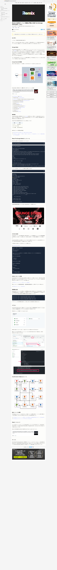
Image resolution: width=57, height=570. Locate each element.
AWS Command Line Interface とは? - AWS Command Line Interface (22, 132)
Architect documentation (16, 245)
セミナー (32, 2)
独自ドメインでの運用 (4, 18)
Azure (29, 2)
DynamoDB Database (21, 97)
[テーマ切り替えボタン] (52, 0)
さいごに (1, 20)
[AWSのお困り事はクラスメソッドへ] (28, 454)
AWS (18, 2)
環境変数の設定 (3, 14)
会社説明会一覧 (52, 94)
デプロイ (1, 15)
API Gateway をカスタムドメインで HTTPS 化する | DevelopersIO (22, 418)
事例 (39, 2)
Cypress (21, 104)
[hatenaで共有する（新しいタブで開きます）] (41, 29)
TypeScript (19, 111)
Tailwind (18, 103)
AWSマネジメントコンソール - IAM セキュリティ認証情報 (21, 282)
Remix (13, 27)
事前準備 (2, 9)
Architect (15, 50)
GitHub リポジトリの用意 (4, 13)
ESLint (17, 110)
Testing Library (23, 107)
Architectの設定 (3, 12)
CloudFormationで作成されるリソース (5, 17)
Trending (16, 2)
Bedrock (23, 2)
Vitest (18, 107)
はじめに (1, 6)
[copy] (43, 143)
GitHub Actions (15, 99)
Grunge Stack (2, 7)
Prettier (20, 108)
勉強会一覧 (51, 96)
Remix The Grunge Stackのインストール (5, 11)
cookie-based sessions (26, 100)
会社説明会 (35, 2)
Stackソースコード (2, 19)
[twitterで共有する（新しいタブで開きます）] (44, 29)
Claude (20, 2)
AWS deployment (15, 96)
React (16, 27)
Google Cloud (26, 2)
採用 (41, 2)
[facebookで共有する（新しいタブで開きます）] (42, 29)
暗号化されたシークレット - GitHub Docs (19, 286)
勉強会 (38, 2)
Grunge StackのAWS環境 (4, 8)
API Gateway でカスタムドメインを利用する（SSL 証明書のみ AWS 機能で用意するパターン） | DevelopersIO (28, 417)
